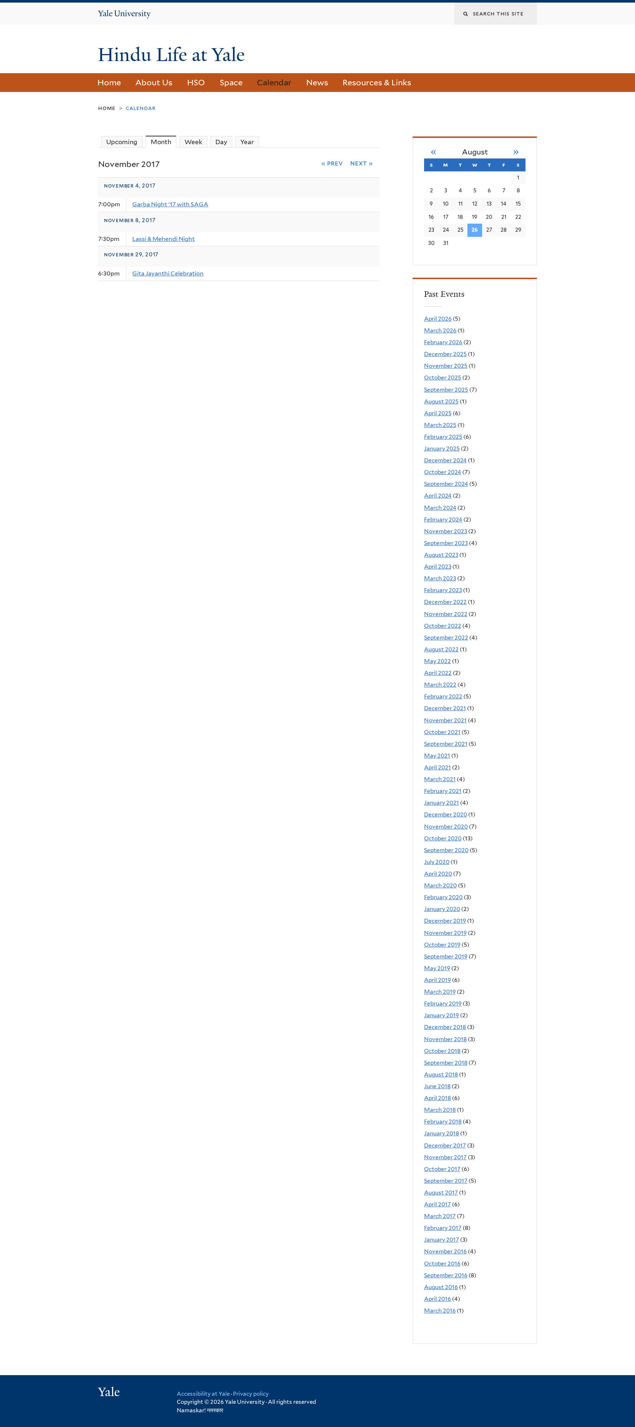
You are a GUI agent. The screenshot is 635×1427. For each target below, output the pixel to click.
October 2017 (442, 1169)
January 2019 (441, 1015)
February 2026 (443, 342)
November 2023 (445, 531)
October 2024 (442, 472)
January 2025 (442, 448)
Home (109, 82)
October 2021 (442, 732)
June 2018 (437, 1086)
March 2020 (440, 885)
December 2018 (445, 1027)
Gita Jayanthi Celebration (168, 273)
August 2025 (441, 401)
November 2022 (445, 614)
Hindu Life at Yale (174, 55)
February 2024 (443, 519)
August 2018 (441, 1074)
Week (193, 142)
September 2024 (446, 483)
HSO (196, 82)
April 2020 (438, 873)
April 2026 (438, 318)
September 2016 (445, 1275)
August (475, 151)
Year (247, 142)
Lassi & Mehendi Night (163, 238)
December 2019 (445, 920)
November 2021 (445, 720)
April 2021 (437, 767)
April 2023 (437, 566)
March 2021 (440, 779)
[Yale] (110, 1392)
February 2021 (443, 790)
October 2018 (442, 1050)
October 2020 (443, 838)
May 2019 (437, 968)
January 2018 (441, 1133)
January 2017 (441, 1239)
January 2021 (441, 802)
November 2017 (445, 1157)
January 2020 (442, 908)
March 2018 (440, 1109)
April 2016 (437, 1298)
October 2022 (442, 625)
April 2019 (437, 979)
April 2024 (438, 495)
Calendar (274, 82)
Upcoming (121, 142)
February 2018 (443, 1121)
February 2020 (443, 897)
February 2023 (443, 590)
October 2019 (442, 944)
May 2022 (437, 661)
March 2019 (440, 991)
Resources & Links (376, 82)
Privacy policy (251, 1394)
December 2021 (445, 708)
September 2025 (446, 389)
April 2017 (437, 1204)
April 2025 (438, 413)
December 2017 (445, 1145)
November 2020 (446, 826)
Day (221, 142)
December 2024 (445, 460)
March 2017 (440, 1216)
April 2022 (438, 672)
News (317, 82)
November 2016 (445, 1251)
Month (163, 142)
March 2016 (440, 1310)
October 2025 (442, 377)
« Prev (332, 163)
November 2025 (445, 365)
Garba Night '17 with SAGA (170, 204)
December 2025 (445, 353)
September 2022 (446, 637)
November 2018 (445, 1039)
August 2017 (441, 1192)
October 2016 (442, 1263)
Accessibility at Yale (203, 1394)
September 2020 (446, 850)
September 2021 (445, 743)
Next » (361, 163)
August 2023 (441, 554)
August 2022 (441, 649)
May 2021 (437, 755)
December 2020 (445, 814)
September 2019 (445, 956)
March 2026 (440, 330)
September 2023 (446, 543)
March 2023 (440, 578)
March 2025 (440, 424)
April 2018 (437, 1098)
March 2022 (440, 684)
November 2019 (445, 932)
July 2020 (436, 861)
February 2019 (443, 1003)
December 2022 (445, 601)
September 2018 (445, 1062)
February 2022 (443, 696)
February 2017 (443, 1227)
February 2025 (443, 436)
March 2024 (440, 507)
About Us (153, 82)
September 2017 (445, 1180)
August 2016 (441, 1287)
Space (231, 82)
